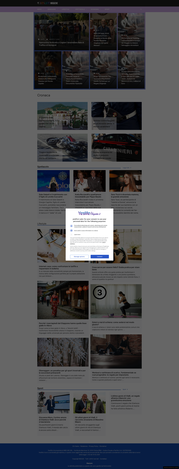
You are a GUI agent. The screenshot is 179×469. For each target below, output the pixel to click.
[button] (89, 234)
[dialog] (89, 234)
